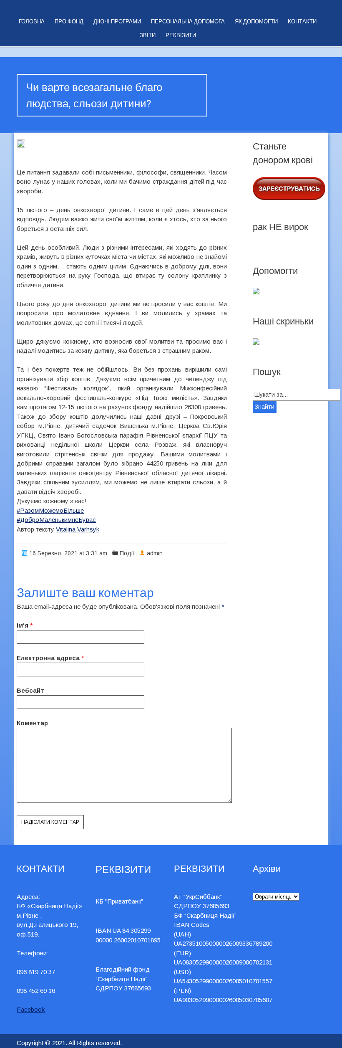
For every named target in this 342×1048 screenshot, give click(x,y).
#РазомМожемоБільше (50, 510)
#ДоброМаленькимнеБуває (56, 519)
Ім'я (22, 625)
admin (155, 553)
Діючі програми (117, 21)
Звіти (148, 35)
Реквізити (181, 35)
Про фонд (69, 21)
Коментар (32, 723)
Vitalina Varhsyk (77, 529)
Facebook (31, 1009)
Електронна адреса (48, 657)
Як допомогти (256, 21)
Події (127, 553)
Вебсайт (30, 690)
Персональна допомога (188, 21)
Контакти (302, 21)
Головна (32, 21)
